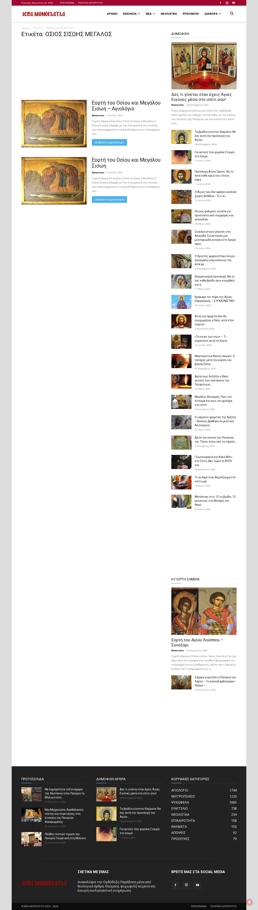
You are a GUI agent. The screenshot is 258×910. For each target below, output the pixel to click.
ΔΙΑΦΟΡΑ (211, 14)
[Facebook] (220, 3)
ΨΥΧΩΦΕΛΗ (191, 14)
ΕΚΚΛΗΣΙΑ (130, 14)
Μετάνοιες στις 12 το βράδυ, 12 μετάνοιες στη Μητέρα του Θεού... (215, 500)
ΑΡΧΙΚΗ (112, 14)
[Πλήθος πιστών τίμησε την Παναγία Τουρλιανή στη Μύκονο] (31, 839)
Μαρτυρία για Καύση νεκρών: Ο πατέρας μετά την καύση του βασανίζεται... (215, 360)
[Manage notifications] (249, 902)
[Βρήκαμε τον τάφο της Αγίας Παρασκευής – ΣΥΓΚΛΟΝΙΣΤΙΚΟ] (181, 302)
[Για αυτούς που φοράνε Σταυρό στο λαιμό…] (181, 157)
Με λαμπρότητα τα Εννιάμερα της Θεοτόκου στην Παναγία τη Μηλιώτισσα (64, 793)
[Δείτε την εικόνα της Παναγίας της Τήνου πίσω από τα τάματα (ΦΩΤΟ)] (181, 443)
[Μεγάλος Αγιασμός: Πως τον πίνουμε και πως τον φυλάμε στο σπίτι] (181, 402)
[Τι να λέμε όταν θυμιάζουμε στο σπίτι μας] (181, 482)
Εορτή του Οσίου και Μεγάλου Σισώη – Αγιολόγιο (126, 106)
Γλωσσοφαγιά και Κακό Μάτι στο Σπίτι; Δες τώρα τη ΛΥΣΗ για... (213, 461)
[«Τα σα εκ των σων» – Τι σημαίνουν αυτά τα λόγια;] (181, 342)
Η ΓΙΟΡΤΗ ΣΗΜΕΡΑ (185, 579)
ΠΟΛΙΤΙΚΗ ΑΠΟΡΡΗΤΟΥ (90, 2)
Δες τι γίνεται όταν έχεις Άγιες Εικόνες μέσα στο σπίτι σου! (201, 97)
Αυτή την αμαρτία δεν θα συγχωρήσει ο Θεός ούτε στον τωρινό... (214, 320)
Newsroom (98, 115)
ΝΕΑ (149, 14)
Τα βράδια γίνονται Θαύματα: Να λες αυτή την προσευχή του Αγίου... (215, 135)
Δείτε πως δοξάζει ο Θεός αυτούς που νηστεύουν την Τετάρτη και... (212, 380)
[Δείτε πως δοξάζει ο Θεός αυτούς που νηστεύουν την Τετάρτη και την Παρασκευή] (181, 381)
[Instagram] (227, 3)
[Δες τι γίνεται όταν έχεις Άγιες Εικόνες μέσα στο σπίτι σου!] (204, 65)
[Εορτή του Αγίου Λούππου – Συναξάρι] (204, 611)
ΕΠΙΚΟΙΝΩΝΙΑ (67, 2)
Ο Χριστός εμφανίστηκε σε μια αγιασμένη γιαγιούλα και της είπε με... (215, 260)
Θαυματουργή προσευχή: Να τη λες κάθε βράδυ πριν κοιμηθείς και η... (215, 280)
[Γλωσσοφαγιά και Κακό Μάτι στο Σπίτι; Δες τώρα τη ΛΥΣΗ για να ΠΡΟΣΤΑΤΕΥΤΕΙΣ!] (181, 462)
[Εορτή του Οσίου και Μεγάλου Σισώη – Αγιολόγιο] (54, 123)
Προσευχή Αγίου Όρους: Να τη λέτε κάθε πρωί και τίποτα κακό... (214, 175)
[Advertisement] (91, 70)
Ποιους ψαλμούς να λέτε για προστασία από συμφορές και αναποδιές (214, 215)
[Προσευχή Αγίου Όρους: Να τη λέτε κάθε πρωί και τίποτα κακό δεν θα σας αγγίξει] (181, 177)
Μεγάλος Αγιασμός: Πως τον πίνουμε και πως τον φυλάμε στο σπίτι (213, 400)
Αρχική (25, 28)
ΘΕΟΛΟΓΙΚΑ (169, 14)
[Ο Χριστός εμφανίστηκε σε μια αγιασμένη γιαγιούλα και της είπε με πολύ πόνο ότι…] (181, 261)
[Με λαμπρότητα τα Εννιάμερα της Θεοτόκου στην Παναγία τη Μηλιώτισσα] (31, 794)
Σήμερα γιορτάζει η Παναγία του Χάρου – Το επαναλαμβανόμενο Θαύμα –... (215, 681)
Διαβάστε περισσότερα (109, 142)
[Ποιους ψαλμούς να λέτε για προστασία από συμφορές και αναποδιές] (181, 216)
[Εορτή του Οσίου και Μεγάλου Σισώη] (54, 180)
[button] (232, 14)
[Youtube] (234, 3)
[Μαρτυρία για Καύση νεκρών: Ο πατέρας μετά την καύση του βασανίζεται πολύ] (181, 361)
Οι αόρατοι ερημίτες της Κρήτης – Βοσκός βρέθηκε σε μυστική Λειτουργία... (215, 421)
